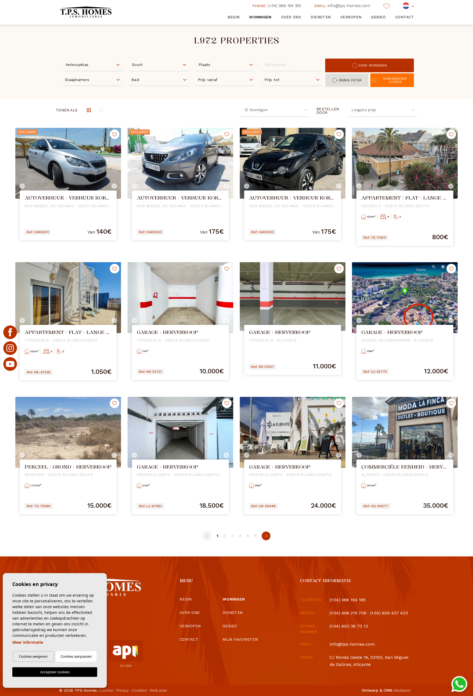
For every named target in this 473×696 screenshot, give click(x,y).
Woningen (260, 17)
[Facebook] (10, 332)
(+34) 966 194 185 (276, 5)
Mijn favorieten (240, 639)
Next (115, 186)
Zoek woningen (372, 65)
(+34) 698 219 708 (348, 613)
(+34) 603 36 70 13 (349, 626)
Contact (404, 17)
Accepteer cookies (55, 671)
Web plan (158, 690)
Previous (20, 186)
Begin (233, 17)
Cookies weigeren (33, 656)
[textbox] (93, 65)
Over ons (291, 17)
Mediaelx (402, 690)
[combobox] (92, 64)
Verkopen (350, 17)
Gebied (378, 17)
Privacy (122, 690)
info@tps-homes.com (342, 5)
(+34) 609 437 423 (389, 613)
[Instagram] (10, 348)
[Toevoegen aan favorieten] (114, 134)
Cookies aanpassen (76, 656)
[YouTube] (10, 364)
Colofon (106, 690)
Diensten (321, 17)
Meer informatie (27, 642)
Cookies (139, 690)
